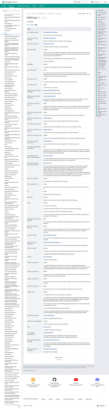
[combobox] (81, 1)
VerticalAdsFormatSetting (51, 340)
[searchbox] (11, 11)
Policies (34, 5)
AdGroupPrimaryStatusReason (52, 242)
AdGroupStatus (47, 257)
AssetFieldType (48, 156)
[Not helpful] (90, 14)
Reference (12, 5)
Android (43, 399)
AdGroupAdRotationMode (50, 32)
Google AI (80, 399)
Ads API (14, 2)
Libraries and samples (23, 5)
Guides (4, 5)
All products (89, 399)
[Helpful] (87, 14)
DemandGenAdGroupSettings (51, 90)
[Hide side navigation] (19, 406)
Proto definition (31, 25)
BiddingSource (47, 118)
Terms (25, 405)
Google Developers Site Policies (50, 367)
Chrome (51, 399)
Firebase (58, 399)
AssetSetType (47, 163)
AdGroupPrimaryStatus (50, 235)
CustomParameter (48, 332)
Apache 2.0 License (29, 367)
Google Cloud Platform (69, 399)
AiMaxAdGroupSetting (49, 38)
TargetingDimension (49, 96)
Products (33, 13)
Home (28, 13)
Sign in (105, 2)
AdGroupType (47, 327)
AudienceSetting (48, 44)
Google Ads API (41, 13)
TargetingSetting (48, 315)
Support (41, 5)
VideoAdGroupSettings (50, 349)
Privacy (30, 405)
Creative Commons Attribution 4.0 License (66, 366)
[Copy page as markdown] (44, 17)
